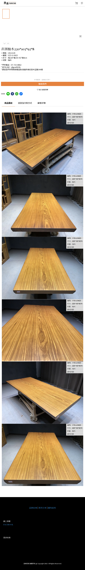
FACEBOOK (8, 524)
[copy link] (21, 93)
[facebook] (12, 93)
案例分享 (42, 508)
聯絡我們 (42, 83)
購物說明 (52, 508)
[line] (8, 93)
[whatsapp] (16, 93)
